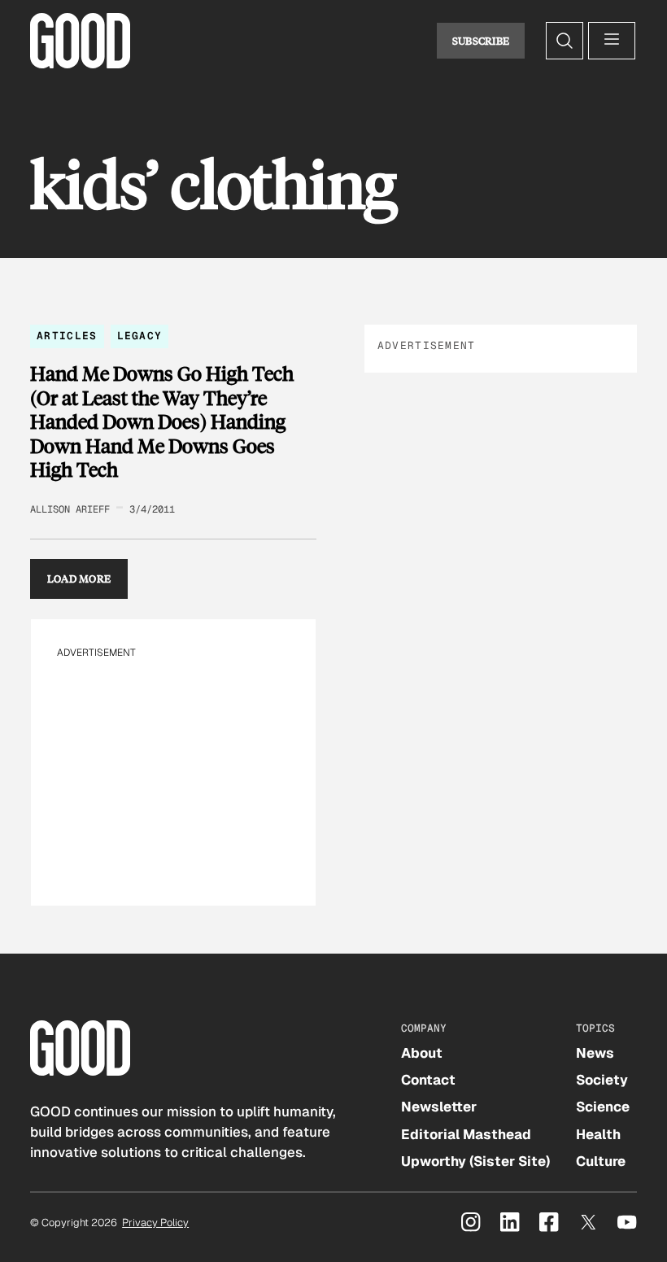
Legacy (140, 336)
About (421, 1053)
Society (602, 1080)
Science (603, 1107)
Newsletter (439, 1107)
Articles (67, 336)
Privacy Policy (155, 1222)
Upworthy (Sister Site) (475, 1161)
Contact (428, 1080)
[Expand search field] (564, 40)
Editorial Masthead (466, 1134)
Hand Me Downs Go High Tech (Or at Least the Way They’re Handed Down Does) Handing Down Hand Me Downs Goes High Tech (162, 421)
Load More (79, 578)
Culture (601, 1161)
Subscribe (481, 40)
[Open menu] (611, 40)
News (595, 1053)
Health (598, 1134)
